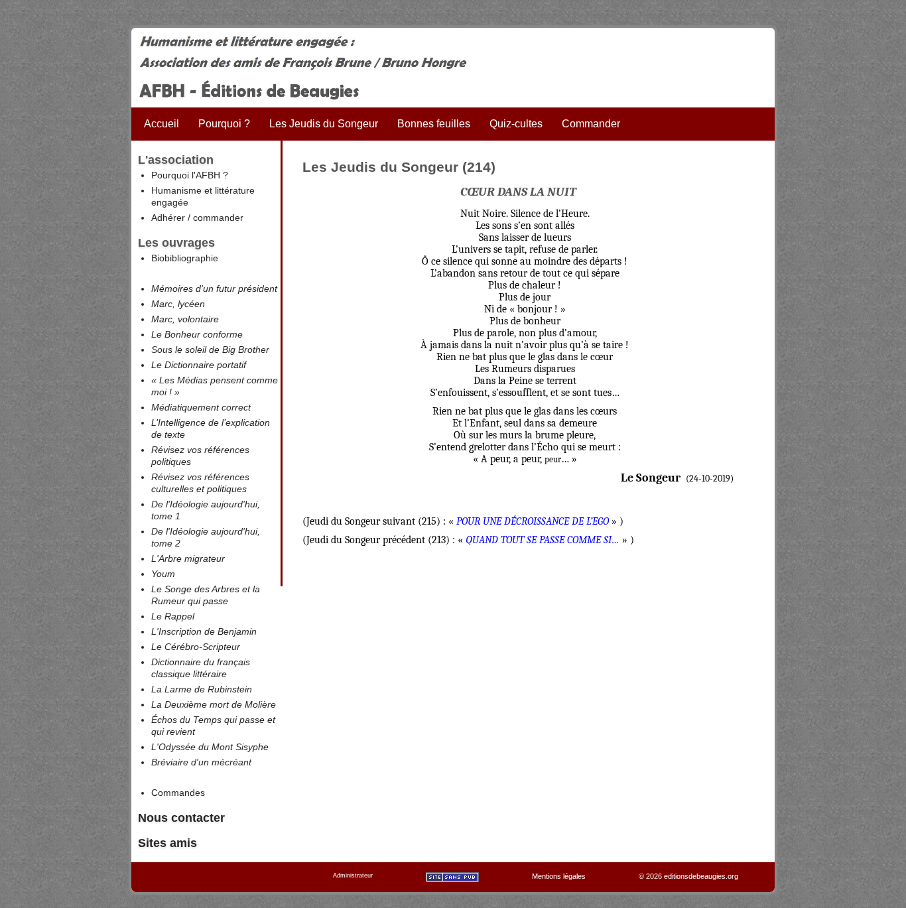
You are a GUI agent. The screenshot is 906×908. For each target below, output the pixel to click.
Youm (163, 573)
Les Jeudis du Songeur (323, 123)
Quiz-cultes (516, 123)
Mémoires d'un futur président (214, 288)
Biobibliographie (184, 258)
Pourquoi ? (224, 123)
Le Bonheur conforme (197, 334)
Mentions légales (559, 876)
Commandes (178, 792)
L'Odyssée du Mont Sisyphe (210, 747)
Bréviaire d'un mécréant (201, 762)
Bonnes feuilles (433, 123)
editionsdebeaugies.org (701, 876)
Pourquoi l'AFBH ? (189, 175)
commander (218, 217)
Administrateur (353, 875)
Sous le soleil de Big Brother (210, 349)
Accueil (161, 123)
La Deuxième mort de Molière (213, 704)
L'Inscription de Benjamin (204, 631)
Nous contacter (181, 817)
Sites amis (167, 843)
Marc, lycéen (178, 303)
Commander (591, 123)
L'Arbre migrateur (188, 558)
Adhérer (168, 217)
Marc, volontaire (185, 319)
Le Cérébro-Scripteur (195, 646)
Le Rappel (172, 616)
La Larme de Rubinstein (201, 689)
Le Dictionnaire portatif (198, 364)
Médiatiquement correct (201, 407)
